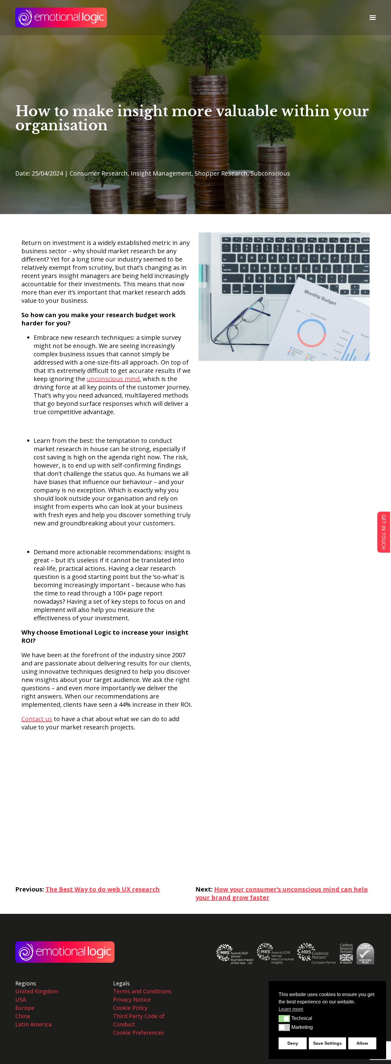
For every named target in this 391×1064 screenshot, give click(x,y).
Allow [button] (362, 1043)
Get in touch (383, 532)
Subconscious (270, 173)
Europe (24, 1007)
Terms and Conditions (142, 991)
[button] (284, 1018)
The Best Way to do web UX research (103, 889)
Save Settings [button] (327, 1043)
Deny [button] (292, 1043)
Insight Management (161, 173)
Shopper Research (221, 173)
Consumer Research (99, 173)
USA (20, 999)
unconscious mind (113, 379)
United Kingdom (36, 991)
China (22, 1016)
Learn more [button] (291, 1009)
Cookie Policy (130, 1007)
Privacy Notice (132, 999)
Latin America (33, 1024)
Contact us (36, 719)
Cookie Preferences (138, 1032)
